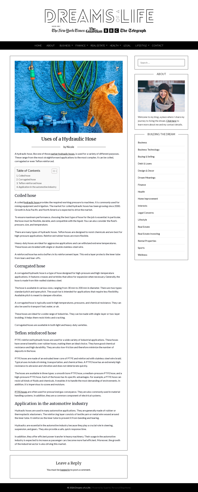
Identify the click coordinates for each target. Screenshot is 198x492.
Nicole (70, 146)
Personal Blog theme (121, 487)
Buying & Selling (146, 156)
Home (38, 45)
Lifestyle (141, 45)
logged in (65, 469)
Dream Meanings (146, 177)
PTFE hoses (21, 391)
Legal (127, 45)
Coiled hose (24, 175)
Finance (80, 45)
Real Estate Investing (149, 233)
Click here (171, 120)
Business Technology (148, 149)
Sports (141, 247)
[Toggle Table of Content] (52, 171)
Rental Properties (147, 240)
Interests (142, 205)
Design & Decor (146, 170)
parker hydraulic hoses (63, 153)
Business (65, 45)
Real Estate (97, 45)
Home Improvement (148, 198)
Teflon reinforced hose (30, 183)
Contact (158, 45)
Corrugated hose (27, 179)
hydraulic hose (31, 202)
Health (114, 45)
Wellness (142, 254)
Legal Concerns (146, 212)
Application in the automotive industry (37, 187)
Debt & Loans (145, 163)
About (51, 45)
